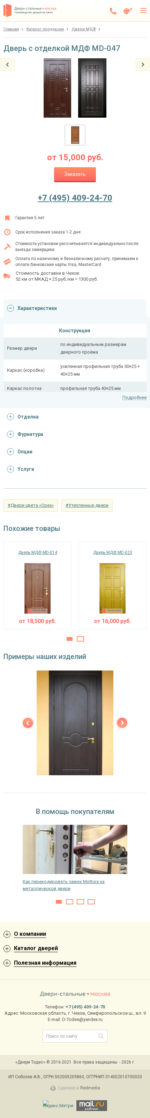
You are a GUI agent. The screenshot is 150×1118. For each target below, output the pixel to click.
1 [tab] (70, 639)
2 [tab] (80, 639)
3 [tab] (80, 902)
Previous (28, 723)
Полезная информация (45, 963)
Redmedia (90, 1088)
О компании (30, 934)
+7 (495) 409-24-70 (75, 198)
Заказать (75, 174)
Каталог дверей (36, 948)
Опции (24, 451)
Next (122, 723)
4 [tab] (91, 902)
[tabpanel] (37, 585)
